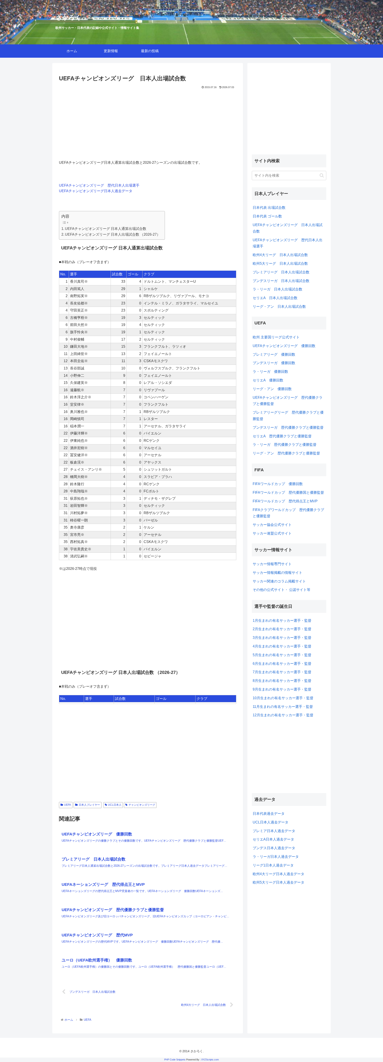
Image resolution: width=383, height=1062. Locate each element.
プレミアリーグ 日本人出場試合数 (281, 272)
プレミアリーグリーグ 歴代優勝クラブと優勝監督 (288, 416)
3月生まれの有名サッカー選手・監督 (282, 638)
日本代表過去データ (269, 813)
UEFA (67, 804)
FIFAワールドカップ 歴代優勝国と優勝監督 (288, 492)
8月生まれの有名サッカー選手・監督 (282, 681)
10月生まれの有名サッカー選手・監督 (283, 698)
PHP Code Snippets (175, 1059)
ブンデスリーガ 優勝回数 (274, 363)
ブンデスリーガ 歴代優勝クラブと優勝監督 (288, 427)
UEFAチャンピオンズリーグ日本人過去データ (95, 191)
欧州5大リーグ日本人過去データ (278, 882)
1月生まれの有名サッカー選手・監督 (282, 620)
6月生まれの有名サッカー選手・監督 (282, 663)
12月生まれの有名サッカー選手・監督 (283, 715)
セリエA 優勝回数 (268, 380)
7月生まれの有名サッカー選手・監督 (282, 672)
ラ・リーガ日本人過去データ (276, 857)
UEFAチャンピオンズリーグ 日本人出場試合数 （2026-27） (112, 234)
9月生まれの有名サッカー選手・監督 (282, 689)
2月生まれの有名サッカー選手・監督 (282, 629)
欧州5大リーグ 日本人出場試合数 (280, 263)
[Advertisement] (147, 123)
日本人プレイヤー (89, 804)
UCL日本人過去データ (270, 822)
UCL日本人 (114, 804)
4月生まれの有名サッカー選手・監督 (282, 646)
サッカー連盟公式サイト (272, 533)
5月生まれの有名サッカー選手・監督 (282, 655)
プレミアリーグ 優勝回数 (274, 354)
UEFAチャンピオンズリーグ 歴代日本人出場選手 (99, 185)
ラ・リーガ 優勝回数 (270, 371)
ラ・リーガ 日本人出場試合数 (277, 289)
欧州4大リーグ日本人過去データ (278, 874)
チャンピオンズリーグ (142, 804)
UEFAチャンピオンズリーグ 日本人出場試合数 (287, 228)
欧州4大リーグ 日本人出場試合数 (280, 255)
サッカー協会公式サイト (272, 525)
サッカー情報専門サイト (272, 564)
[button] (322, 175)
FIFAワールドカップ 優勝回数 (278, 484)
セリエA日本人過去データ (273, 839)
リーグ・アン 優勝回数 (272, 389)
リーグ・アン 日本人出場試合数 (279, 306)
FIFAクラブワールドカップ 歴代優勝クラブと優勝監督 (288, 513)
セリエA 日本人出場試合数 (275, 298)
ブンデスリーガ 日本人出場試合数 (281, 281)
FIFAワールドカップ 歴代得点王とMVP (285, 501)
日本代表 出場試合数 (269, 207)
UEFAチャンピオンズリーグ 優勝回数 (284, 346)
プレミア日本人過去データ (274, 831)
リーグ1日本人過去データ (273, 865)
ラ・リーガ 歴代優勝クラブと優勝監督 (285, 444)
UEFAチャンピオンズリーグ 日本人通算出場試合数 (105, 229)
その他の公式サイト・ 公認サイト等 (281, 590)
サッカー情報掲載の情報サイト (277, 572)
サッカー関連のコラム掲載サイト (279, 581)
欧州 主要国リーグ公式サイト (276, 337)
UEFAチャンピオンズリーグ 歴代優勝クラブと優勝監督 (287, 401)
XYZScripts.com (210, 1059)
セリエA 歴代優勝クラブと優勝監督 (282, 436)
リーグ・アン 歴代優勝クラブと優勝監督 (286, 453)
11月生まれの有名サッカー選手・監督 (283, 707)
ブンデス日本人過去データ (274, 848)
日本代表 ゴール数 (267, 216)
